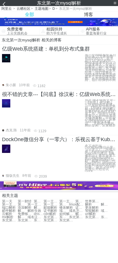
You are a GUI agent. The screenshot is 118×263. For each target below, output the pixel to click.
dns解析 (39, 214)
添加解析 (25, 207)
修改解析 (66, 207)
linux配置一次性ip (77, 204)
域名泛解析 (35, 217)
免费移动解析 (26, 214)
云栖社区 (23, 9)
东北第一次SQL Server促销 (51, 217)
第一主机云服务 (51, 204)
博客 (88, 14)
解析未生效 (80, 214)
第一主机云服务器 (22, 204)
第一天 (7, 201)
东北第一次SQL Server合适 (64, 217)
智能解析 (92, 210)
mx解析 (7, 217)
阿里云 (6, 9)
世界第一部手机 (93, 201)
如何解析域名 (67, 214)
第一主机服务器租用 (64, 204)
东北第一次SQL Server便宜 (67, 220)
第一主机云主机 (10, 204)
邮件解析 (9, 210)
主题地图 (41, 9)
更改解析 (92, 207)
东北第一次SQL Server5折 (10, 220)
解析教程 (106, 204)
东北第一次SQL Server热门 (51, 220)
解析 (88, 204)
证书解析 (80, 207)
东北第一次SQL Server (77, 217)
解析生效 (34, 210)
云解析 (7, 214)
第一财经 (25, 201)
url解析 (90, 214)
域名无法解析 (106, 210)
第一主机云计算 (67, 201)
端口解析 (9, 207)
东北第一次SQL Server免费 (93, 217)
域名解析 (64, 210)
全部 (29, 14)
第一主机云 (39, 201)
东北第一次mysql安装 (106, 217)
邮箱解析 (50, 207)
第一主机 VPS (51, 201)
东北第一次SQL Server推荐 (26, 220)
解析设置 (39, 207)
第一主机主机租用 (35, 204)
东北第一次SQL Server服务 (39, 220)
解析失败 (22, 210)
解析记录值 (22, 217)
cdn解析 (50, 214)
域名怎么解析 (77, 210)
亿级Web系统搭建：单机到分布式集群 (46, 49)
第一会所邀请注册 (80, 201)
